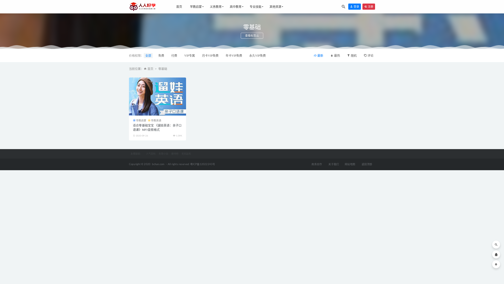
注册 (370, 6)
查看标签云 (252, 35)
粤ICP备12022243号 (202, 164)
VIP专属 (189, 55)
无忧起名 (186, 153)
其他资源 (275, 6)
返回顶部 (367, 164)
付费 (174, 55)
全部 (148, 55)
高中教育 (236, 6)
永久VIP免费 (257, 55)
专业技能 (255, 6)
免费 (161, 55)
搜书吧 (174, 153)
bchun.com (158, 164)
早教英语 (156, 120)
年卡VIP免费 (234, 55)
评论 (370, 55)
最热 (336, 55)
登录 (356, 6)
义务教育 (216, 6)
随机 (353, 55)
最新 (320, 55)
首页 (179, 6)
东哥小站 (163, 153)
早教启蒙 (196, 6)
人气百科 (151, 153)
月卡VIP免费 (210, 55)
